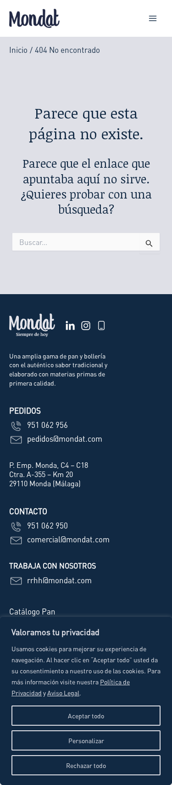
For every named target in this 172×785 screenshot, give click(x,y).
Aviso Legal (63, 692)
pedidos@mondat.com (63, 438)
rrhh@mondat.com (58, 580)
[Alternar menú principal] (153, 18)
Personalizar (86, 740)
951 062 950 (46, 525)
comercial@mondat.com (67, 539)
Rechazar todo (86, 765)
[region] (86, 701)
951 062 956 (46, 425)
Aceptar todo (86, 715)
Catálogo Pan (32, 611)
